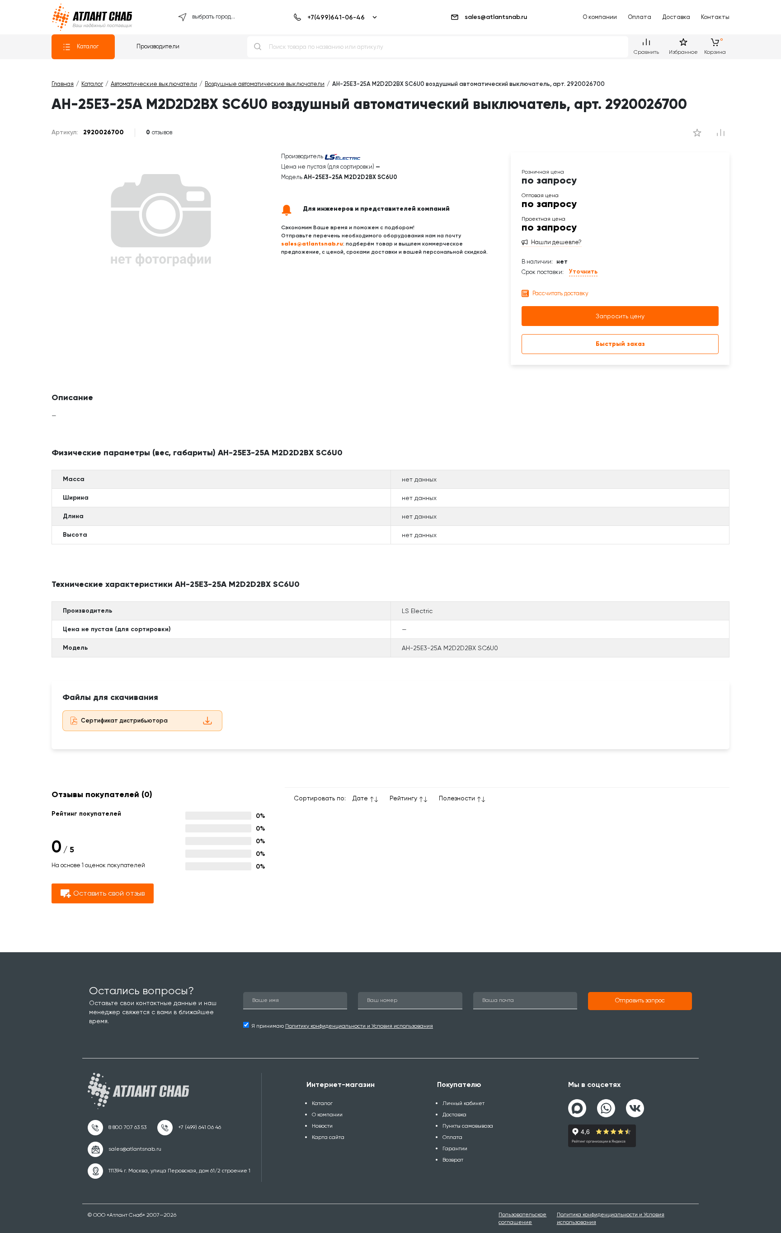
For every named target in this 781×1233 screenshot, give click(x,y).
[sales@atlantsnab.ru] (124, 1149)
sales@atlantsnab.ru (496, 17)
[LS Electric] (343, 156)
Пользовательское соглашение (522, 1218)
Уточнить (583, 271)
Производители (157, 46)
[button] (640, 1001)
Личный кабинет (463, 1103)
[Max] (577, 1108)
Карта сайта (328, 1137)
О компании (600, 17)
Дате (360, 798)
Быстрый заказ (620, 344)
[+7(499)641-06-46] (334, 17)
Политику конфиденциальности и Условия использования (359, 1026)
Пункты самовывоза (467, 1126)
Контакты (715, 17)
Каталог (88, 46)
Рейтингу (403, 798)
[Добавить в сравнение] (697, 132)
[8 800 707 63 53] (117, 1127)
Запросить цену (620, 316)
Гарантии (454, 1148)
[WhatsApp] (606, 1104)
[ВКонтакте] (635, 1104)
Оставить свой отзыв (109, 893)
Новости (322, 1126)
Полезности (457, 798)
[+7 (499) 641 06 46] (189, 1127)
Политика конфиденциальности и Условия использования (610, 1218)
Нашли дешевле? (556, 242)
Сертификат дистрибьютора (124, 720)
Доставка (676, 17)
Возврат (452, 1160)
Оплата (639, 17)
